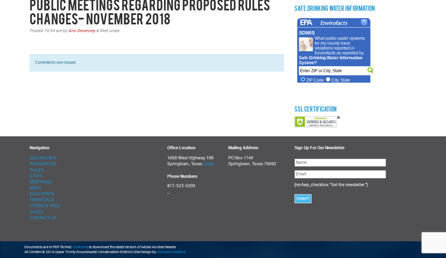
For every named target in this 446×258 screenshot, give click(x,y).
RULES (37, 170)
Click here (80, 247)
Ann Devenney (81, 30)
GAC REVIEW (43, 157)
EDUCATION (42, 193)
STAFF (36, 176)
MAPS (35, 187)
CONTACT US (43, 217)
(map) (208, 163)
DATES (36, 211)
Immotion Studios (171, 252)
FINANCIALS (42, 199)
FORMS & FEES (45, 205)
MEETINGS (40, 181)
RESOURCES (43, 163)
